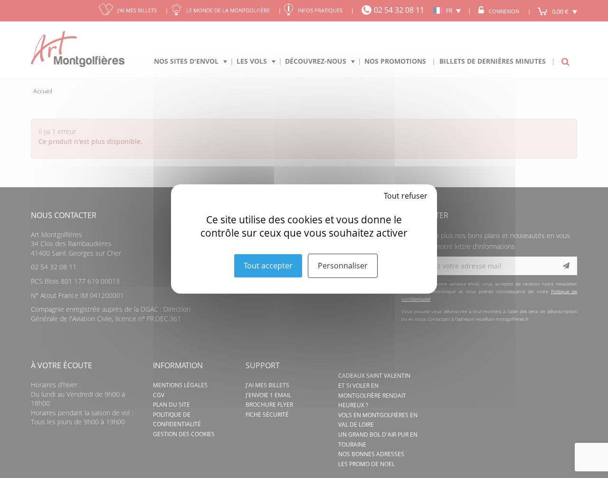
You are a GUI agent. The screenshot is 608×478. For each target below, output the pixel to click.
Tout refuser (406, 196)
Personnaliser (343, 265)
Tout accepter (268, 265)
